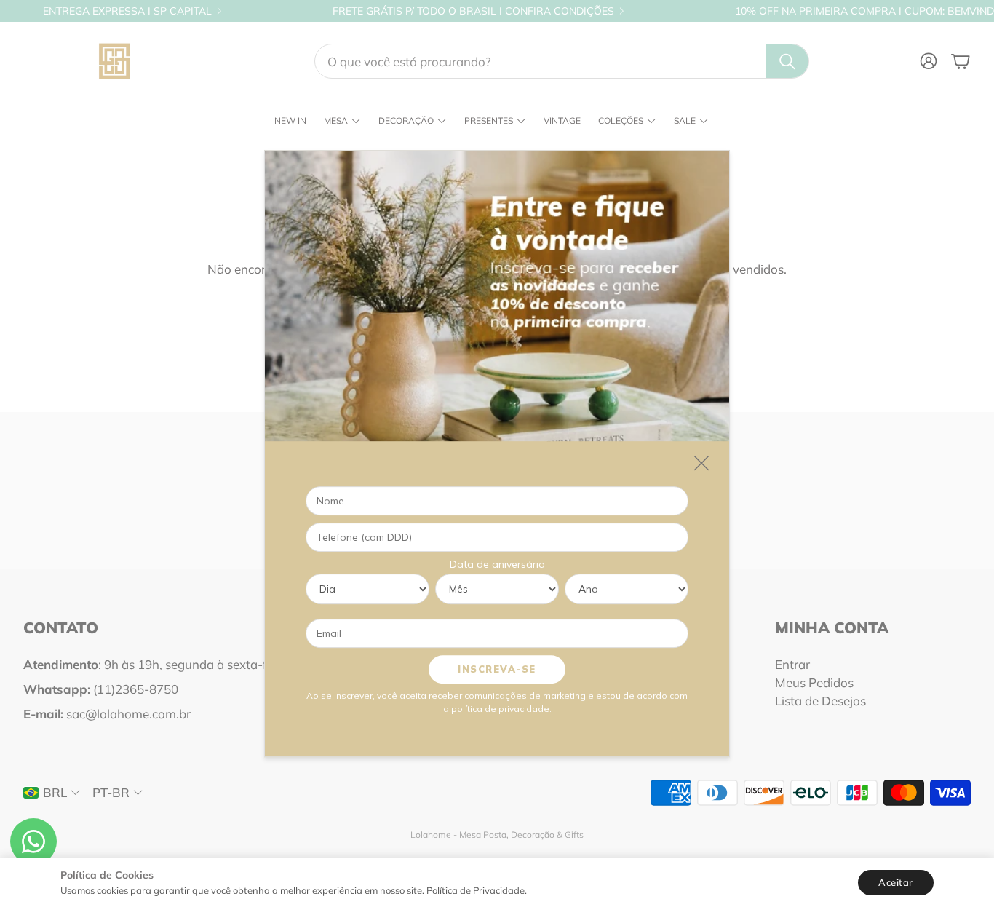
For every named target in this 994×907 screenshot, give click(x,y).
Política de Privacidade (475, 890)
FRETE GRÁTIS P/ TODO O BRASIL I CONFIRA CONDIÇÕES (473, 11)
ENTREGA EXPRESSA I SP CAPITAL (127, 11)
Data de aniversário (497, 564)
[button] (561, 61)
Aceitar (895, 882)
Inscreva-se (497, 669)
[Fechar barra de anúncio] (979, 11)
